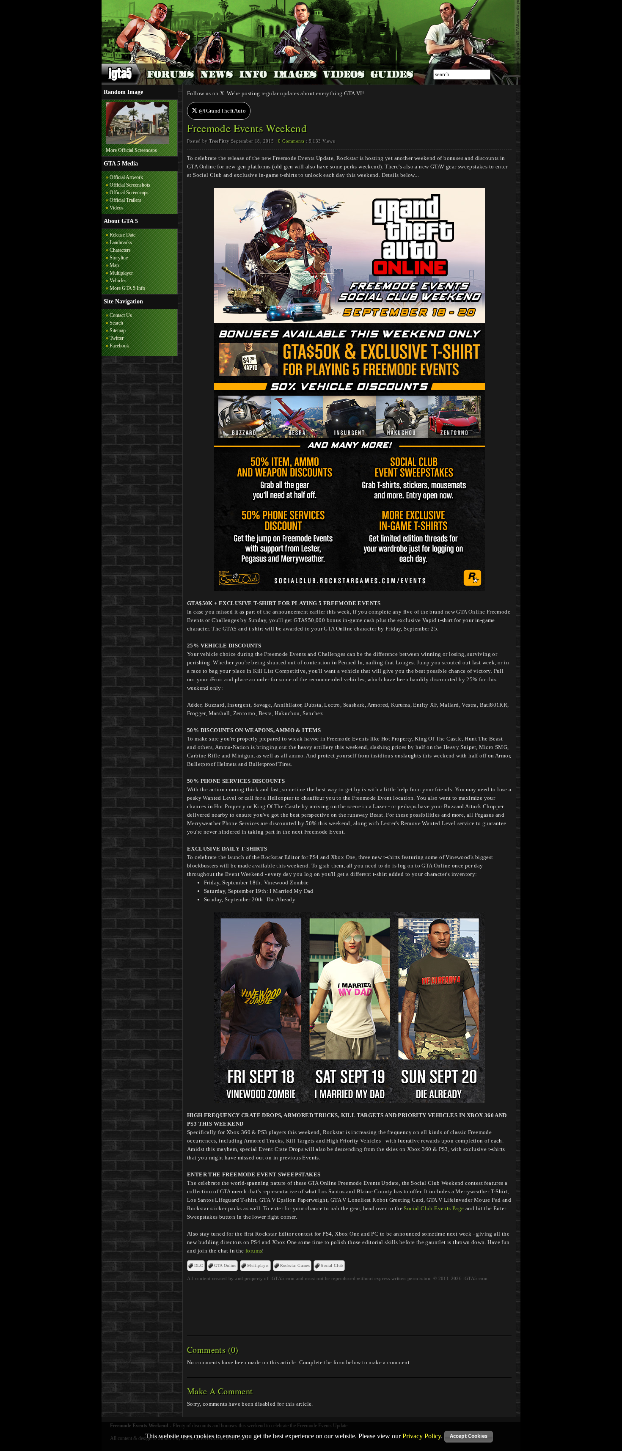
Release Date (122, 235)
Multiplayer (121, 273)
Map (114, 265)
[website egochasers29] (137, 143)
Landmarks (121, 242)
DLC (198, 1265)
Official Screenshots (130, 185)
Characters (120, 250)
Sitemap (118, 330)
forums (253, 1250)
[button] (468, 1437)
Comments (291, 140)
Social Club (332, 1265)
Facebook (119, 346)
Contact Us (121, 315)
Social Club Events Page (434, 1208)
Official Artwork (126, 177)
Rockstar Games (295, 1265)
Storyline (119, 258)
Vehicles (118, 281)
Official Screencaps (129, 192)
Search (116, 323)
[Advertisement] (349, 1306)
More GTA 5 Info (127, 288)
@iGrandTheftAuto (221, 110)
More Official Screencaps (131, 150)
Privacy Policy (421, 1435)
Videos (117, 208)
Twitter (117, 338)
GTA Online (225, 1265)
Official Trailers (125, 200)
